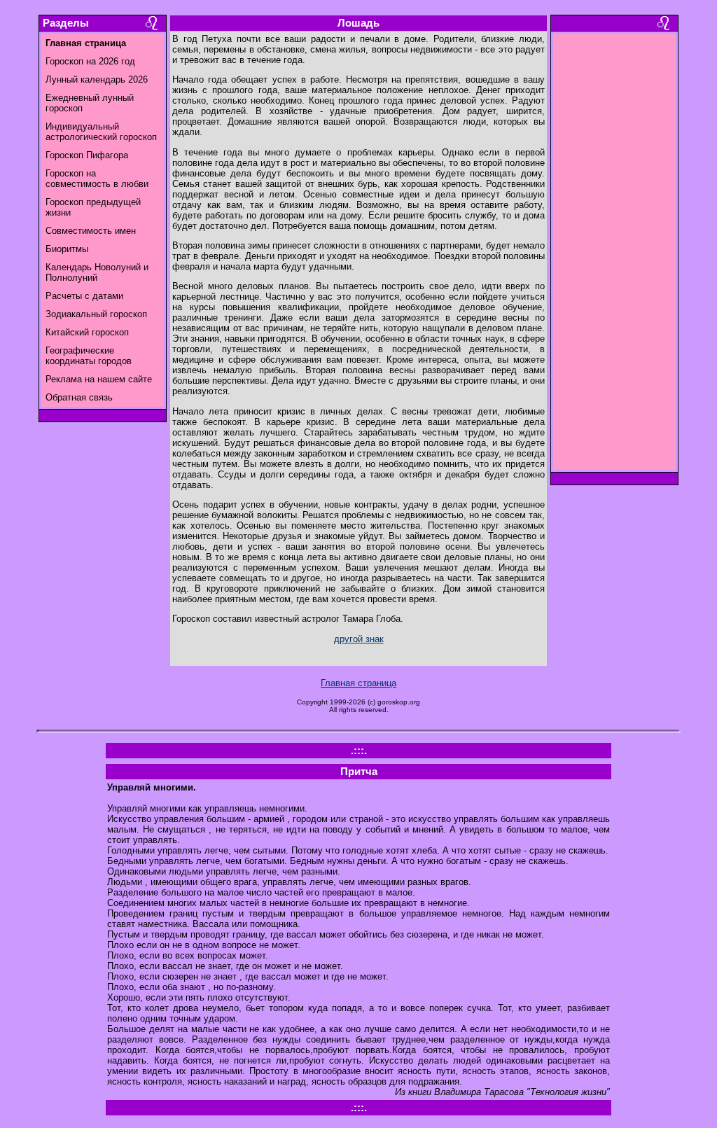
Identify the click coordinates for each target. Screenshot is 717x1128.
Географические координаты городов (89, 355)
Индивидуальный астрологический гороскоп (101, 131)
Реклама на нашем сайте (99, 379)
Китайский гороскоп (87, 332)
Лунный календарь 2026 (97, 79)
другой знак (359, 639)
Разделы (66, 23)
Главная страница (358, 683)
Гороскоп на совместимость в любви (97, 178)
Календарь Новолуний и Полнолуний (97, 272)
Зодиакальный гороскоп (96, 314)
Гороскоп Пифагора (87, 155)
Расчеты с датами (84, 296)
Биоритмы (67, 249)
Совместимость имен (91, 230)
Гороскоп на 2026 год (90, 61)
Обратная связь (79, 397)
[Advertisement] (615, 256)
